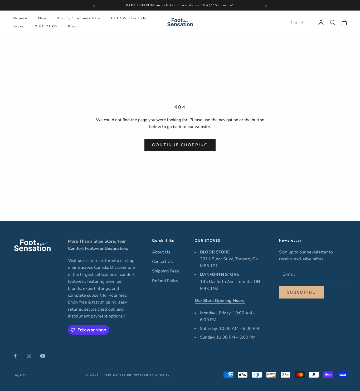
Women (20, 18)
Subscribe (301, 292)
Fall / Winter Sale (129, 18)
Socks (18, 26)
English (297, 23)
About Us (161, 252)
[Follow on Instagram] (29, 356)
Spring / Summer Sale (79, 18)
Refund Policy (165, 281)
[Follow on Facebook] (15, 356)
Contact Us (162, 262)
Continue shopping (180, 144)
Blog (72, 26)
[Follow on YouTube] (42, 356)
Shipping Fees (165, 271)
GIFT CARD (46, 26)
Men (42, 18)
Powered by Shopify (151, 375)
